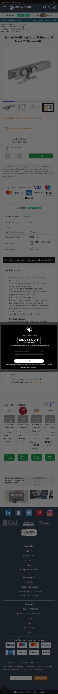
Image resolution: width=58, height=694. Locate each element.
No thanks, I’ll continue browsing (29, 367)
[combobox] (28, 351)
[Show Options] (42, 351)
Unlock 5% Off (29, 361)
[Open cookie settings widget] (4, 689)
